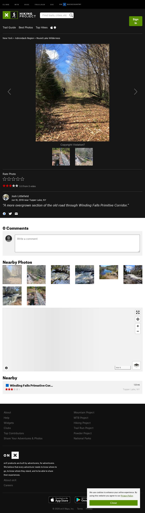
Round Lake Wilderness (48, 38)
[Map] (72, 339)
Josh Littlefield (20, 196)
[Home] (21, 15)
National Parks (82, 438)
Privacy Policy (127, 496)
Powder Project (83, 433)
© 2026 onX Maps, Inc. (63, 508)
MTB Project (81, 417)
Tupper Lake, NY (37, 200)
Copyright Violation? (72, 144)
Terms (80, 508)
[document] (113, 498)
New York (8, 38)
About (7, 412)
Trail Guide (9, 27)
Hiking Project (82, 422)
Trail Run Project (83, 427)
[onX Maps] (11, 457)
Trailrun (40, 4)
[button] (4, 213)
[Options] (136, 365)
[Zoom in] (137, 326)
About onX (10, 480)
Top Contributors (14, 433)
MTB (17, 4)
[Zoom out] (137, 331)
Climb (6, 4)
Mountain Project (84, 412)
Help (6, 417)
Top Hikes (42, 27)
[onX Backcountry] (70, 4)
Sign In (135, 21)
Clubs (7, 427)
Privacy (89, 508)
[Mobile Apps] (53, 27)
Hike (26, 4)
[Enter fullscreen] (137, 312)
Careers (8, 485)
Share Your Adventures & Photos (23, 438)
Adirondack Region (24, 38)
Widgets (9, 422)
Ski (52, 4)
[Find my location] (137, 319)
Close (113, 502)
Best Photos (26, 27)
